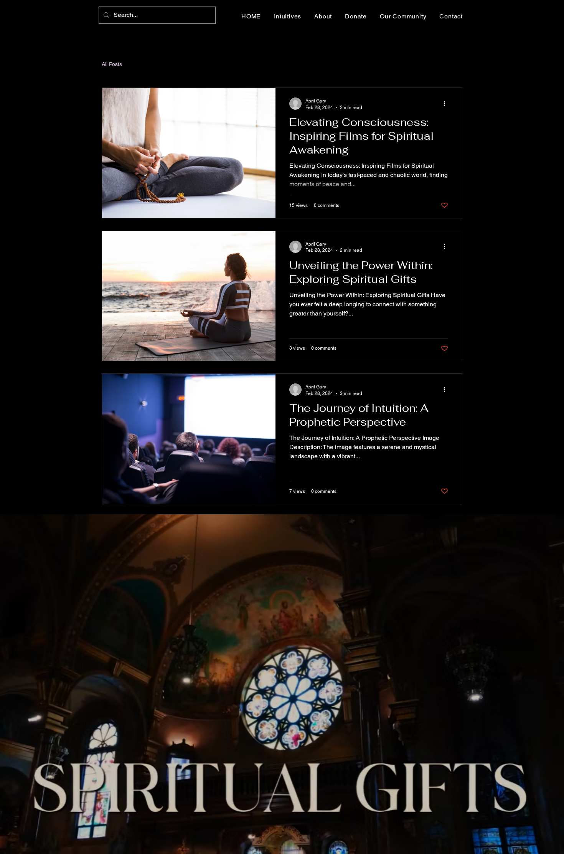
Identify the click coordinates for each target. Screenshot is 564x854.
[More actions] (447, 103)
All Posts (112, 64)
